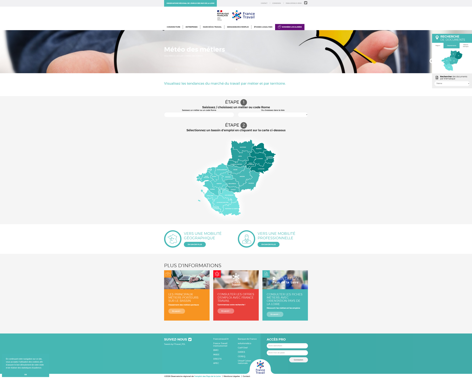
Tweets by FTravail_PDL (174, 344)
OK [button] (25, 375)
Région (437, 45)
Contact (264, 3)
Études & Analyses (263, 27)
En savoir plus (195, 244)
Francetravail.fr (221, 339)
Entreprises (192, 27)
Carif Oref (243, 348)
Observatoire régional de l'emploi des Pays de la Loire (190, 3)
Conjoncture (173, 27)
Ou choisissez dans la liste (273, 110)
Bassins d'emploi (466, 45)
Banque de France (247, 339)
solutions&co (244, 343)
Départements (451, 45)
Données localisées (292, 27)
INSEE (216, 355)
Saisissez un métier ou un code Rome (199, 110)
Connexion (276, 3)
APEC (216, 363)
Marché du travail (212, 27)
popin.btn (433, 85)
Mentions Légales (232, 376)
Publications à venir (294, 3)
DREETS (217, 359)
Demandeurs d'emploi (238, 27)
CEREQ (241, 356)
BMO (215, 350)
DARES (241, 352)
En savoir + (176, 311)
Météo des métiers (194, 56)
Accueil (179, 56)
